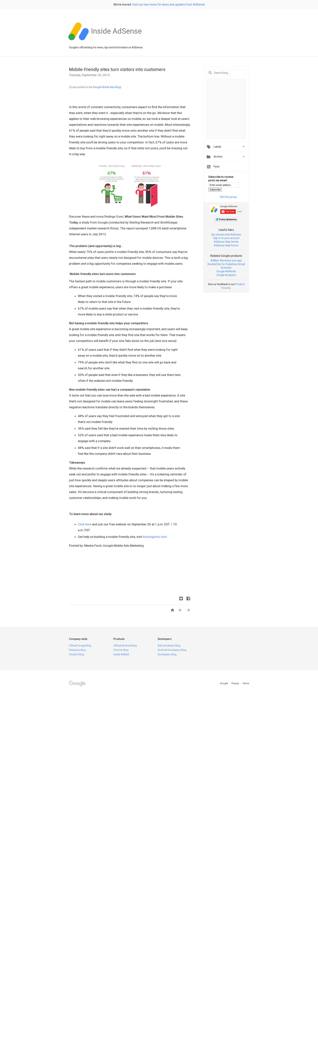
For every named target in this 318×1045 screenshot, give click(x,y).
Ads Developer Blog (169, 645)
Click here (84, 524)
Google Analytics (226, 275)
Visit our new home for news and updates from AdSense (168, 4)
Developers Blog (167, 654)
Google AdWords (226, 271)
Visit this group (228, 196)
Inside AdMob (121, 654)
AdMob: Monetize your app (226, 260)
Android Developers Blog (172, 650)
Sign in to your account (226, 238)
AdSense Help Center (226, 241)
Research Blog (77, 650)
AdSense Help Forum (226, 245)
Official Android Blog (125, 645)
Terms (246, 683)
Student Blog (76, 654)
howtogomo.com (155, 537)
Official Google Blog (80, 645)
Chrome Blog (120, 650)
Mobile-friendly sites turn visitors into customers (117, 69)
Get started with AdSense (226, 234)
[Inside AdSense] (116, 42)
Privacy (235, 683)
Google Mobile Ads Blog (106, 87)
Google (224, 683)
